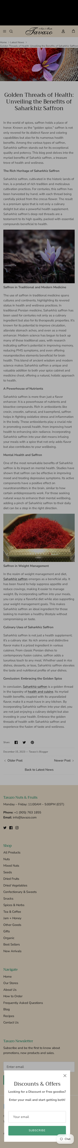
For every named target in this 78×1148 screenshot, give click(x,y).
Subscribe (37, 1130)
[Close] (64, 1075)
